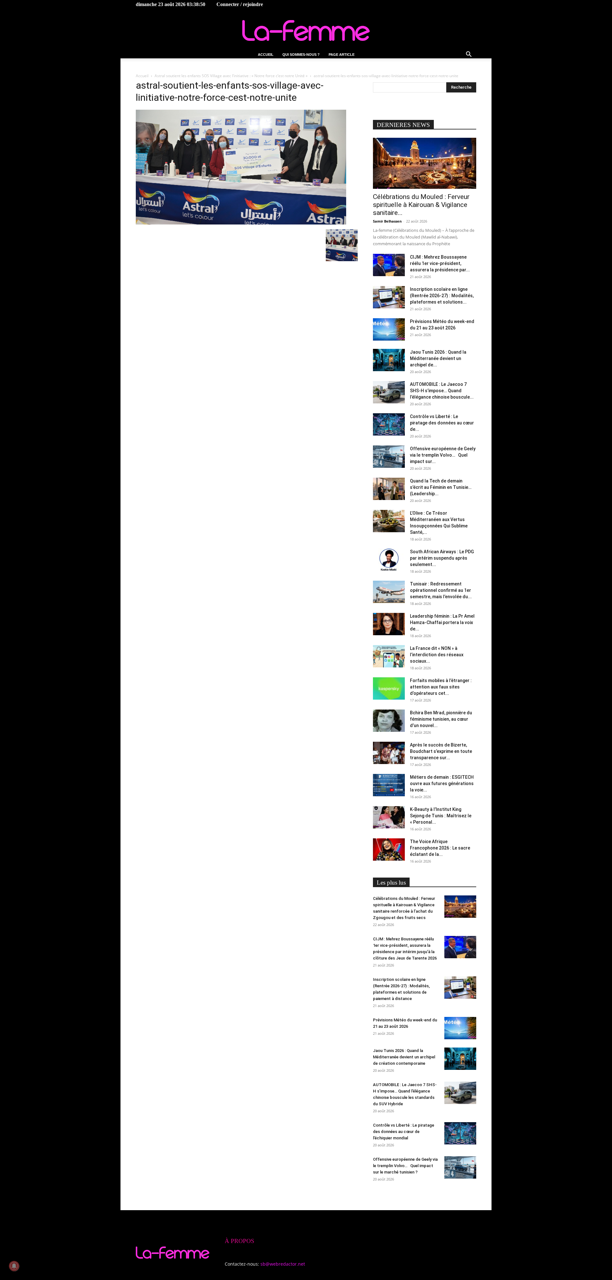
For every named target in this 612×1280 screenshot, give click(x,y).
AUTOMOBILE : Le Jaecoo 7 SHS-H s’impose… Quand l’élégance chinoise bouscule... (442, 391)
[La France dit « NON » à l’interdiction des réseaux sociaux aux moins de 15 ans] (389, 656)
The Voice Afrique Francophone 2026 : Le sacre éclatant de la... (440, 848)
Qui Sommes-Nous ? (301, 54)
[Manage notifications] (14, 1266)
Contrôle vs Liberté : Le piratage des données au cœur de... (442, 423)
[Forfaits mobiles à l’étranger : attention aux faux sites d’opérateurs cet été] (389, 688)
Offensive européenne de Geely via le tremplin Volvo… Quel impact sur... (443, 455)
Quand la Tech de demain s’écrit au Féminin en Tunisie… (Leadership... (440, 487)
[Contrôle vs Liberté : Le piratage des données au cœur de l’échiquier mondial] (389, 424)
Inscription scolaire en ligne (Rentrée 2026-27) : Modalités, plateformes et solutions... (442, 296)
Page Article (341, 54)
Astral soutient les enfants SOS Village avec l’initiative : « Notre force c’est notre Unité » (231, 75)
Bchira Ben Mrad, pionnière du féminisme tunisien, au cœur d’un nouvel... (441, 719)
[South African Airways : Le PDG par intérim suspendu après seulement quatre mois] (389, 559)
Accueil (265, 54)
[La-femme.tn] (306, 30)
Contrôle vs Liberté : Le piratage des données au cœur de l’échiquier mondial (403, 1131)
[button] (468, 55)
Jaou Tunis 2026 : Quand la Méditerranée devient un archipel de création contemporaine (404, 1057)
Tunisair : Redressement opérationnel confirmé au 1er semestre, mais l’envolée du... (441, 590)
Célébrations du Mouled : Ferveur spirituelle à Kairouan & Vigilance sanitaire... (421, 205)
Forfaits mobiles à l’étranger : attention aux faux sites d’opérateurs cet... (441, 687)
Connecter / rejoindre (239, 4)
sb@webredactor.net (282, 1264)
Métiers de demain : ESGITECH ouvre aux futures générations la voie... (442, 783)
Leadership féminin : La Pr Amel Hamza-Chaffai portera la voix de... (442, 622)
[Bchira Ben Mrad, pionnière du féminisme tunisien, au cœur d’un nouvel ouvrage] (389, 721)
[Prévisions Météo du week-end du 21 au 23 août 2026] (389, 329)
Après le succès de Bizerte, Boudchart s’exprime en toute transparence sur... (441, 751)
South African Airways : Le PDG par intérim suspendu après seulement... (442, 558)
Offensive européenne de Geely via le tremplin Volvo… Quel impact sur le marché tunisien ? (405, 1165)
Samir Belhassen (387, 221)
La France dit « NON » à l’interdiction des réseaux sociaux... (436, 655)
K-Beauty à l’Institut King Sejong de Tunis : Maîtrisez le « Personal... (440, 816)
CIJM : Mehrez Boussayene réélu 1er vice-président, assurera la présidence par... (440, 263)
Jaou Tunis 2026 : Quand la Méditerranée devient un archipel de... (438, 358)
